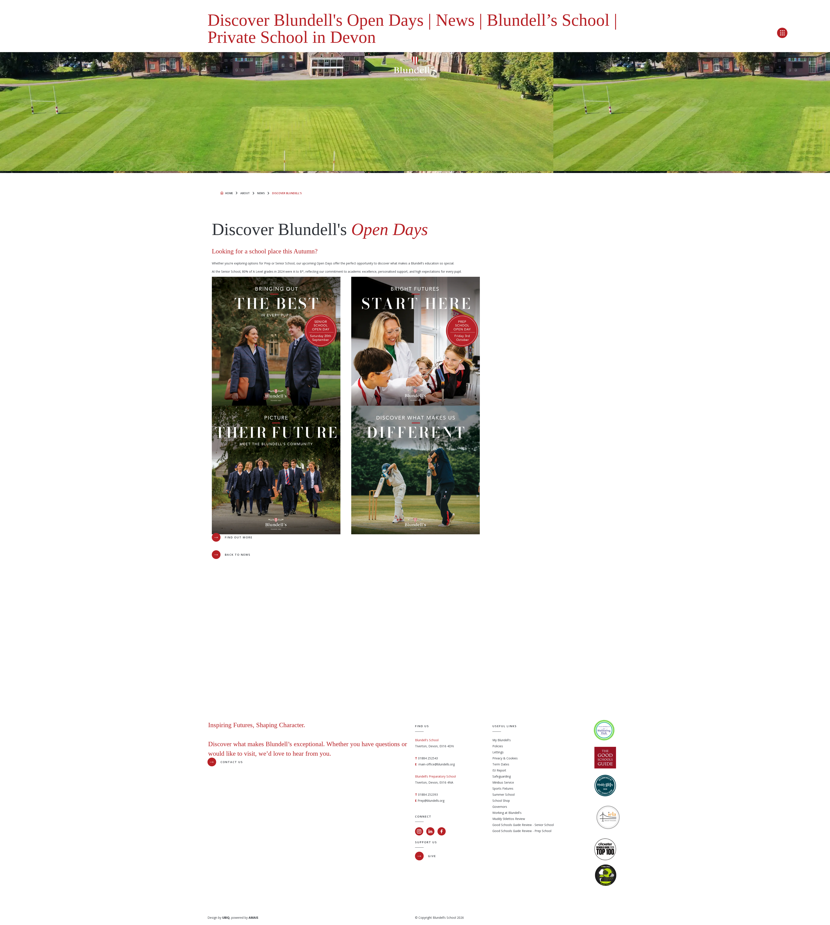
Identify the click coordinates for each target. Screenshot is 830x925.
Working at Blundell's (507, 813)
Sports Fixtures (502, 788)
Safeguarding (501, 776)
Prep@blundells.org (431, 801)
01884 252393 (428, 794)
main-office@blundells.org (436, 764)
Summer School (503, 794)
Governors (499, 807)
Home (229, 193)
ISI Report (499, 770)
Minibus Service (503, 782)
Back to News (238, 555)
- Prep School (541, 831)
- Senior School (543, 825)
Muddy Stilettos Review (508, 819)
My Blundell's (501, 740)
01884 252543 (428, 758)
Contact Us (231, 762)
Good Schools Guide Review (512, 825)
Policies (497, 746)
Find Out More (238, 537)
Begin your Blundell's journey (421, 685)
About (245, 193)
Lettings (498, 752)
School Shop (501, 801)
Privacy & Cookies (505, 758)
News (261, 193)
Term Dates (500, 764)
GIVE (432, 856)
